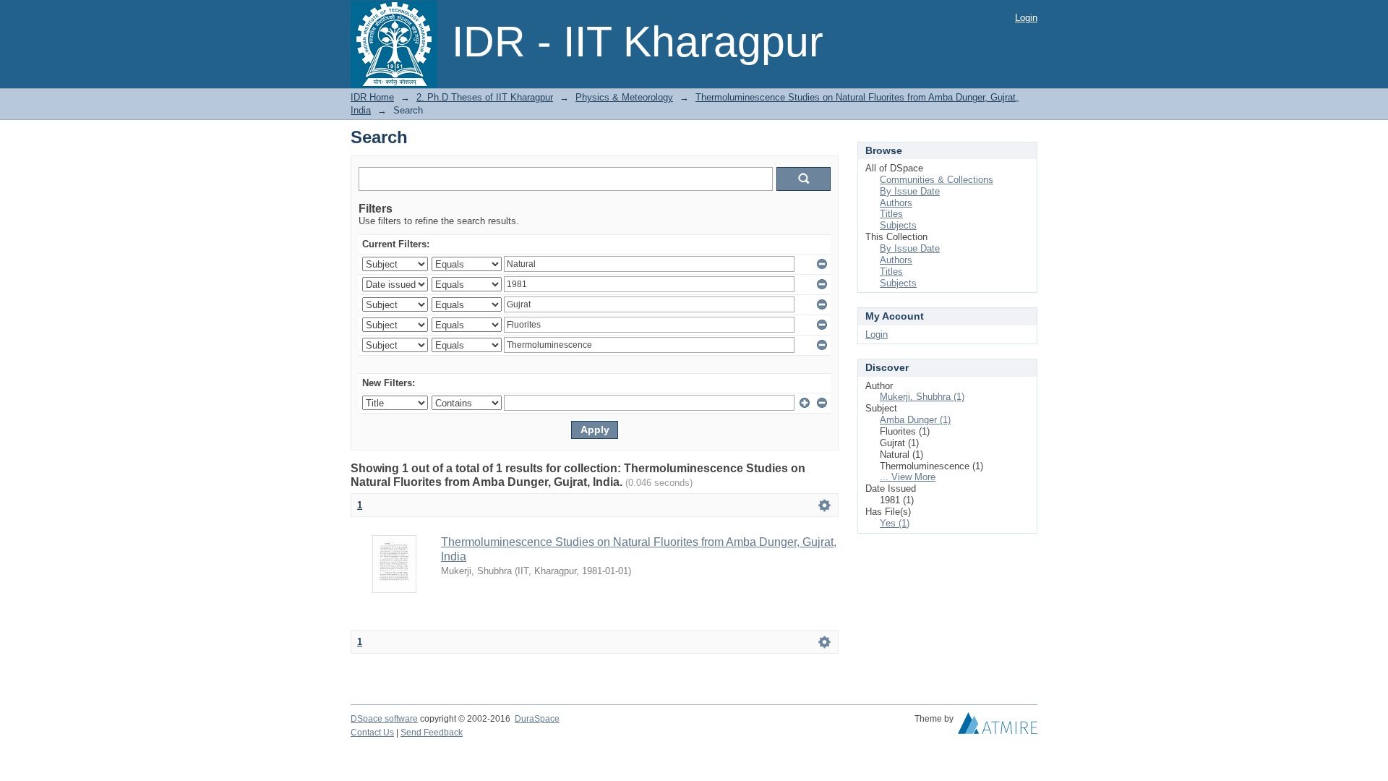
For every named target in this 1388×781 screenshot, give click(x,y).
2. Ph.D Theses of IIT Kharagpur (484, 97)
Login (1026, 17)
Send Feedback (431, 732)
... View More (907, 476)
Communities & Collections (936, 179)
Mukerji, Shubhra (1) (922, 396)
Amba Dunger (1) (915, 419)
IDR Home (372, 97)
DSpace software (384, 719)
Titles (891, 213)
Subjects (898, 225)
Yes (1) (894, 523)
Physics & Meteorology (624, 97)
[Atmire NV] (997, 727)
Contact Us (372, 732)
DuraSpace (537, 719)
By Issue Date (910, 191)
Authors (896, 202)
